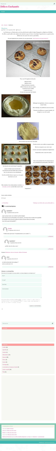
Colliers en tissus (10, 428)
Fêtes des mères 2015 (11, 430)
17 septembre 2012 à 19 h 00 (14, 230)
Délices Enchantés (9, 6)
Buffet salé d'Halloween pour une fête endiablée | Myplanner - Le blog (16, 436)
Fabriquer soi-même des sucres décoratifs (43, 202)
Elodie (4, 29)
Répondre (51, 224)
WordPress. (52, 442)
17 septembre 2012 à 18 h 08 (12, 212)
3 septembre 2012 (11, 29)
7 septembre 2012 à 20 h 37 (12, 258)
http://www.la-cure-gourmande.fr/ (40, 38)
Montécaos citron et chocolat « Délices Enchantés (16, 252)
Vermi (4, 430)
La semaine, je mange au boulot (10, 367)
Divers (4, 359)
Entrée (4, 362)
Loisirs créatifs (6, 369)
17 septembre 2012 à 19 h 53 (15, 242)
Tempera (46, 442)
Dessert (5, 25)
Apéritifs (4, 349)
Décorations (5, 354)
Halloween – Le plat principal (38, 436)
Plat (3, 371)
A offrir (4, 347)
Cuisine (4, 352)
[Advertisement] (28, 17)
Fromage (5, 364)
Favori (4, 198)
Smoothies (5, 202)
